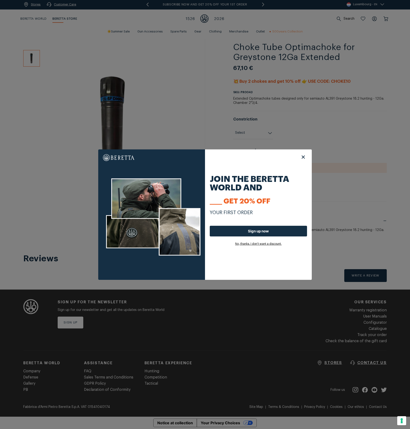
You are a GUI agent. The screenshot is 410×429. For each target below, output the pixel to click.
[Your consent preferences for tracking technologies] (401, 420)
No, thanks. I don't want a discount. (258, 243)
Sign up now (258, 231)
